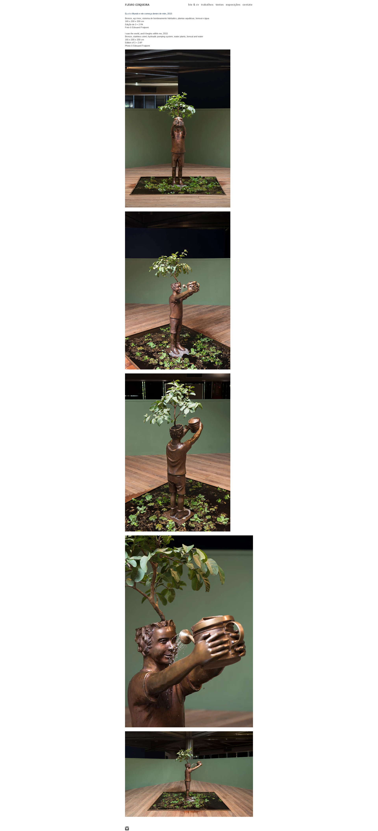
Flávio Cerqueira (137, 5)
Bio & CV (193, 4)
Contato (248, 4)
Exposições (233, 4)
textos (220, 4)
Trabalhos (207, 4)
